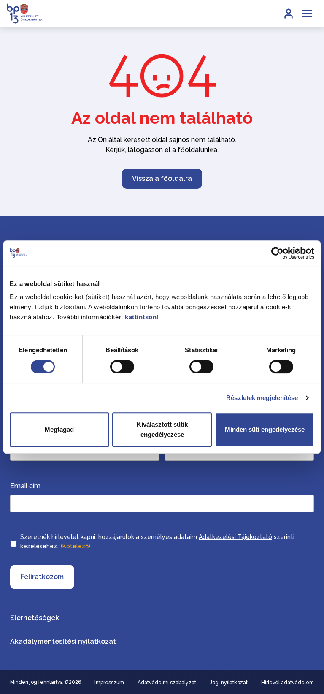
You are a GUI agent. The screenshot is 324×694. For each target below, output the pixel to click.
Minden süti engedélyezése (265, 429)
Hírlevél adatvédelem (287, 683)
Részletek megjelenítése (262, 397)
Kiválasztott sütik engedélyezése (162, 429)
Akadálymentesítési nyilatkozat (63, 641)
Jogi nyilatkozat (229, 683)
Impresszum (109, 683)
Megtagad (59, 429)
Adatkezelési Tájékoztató (235, 536)
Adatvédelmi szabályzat (167, 683)
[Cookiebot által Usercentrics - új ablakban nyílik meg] (277, 253)
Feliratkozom (42, 577)
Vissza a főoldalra (162, 178)
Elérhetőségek (34, 618)
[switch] (122, 366)
